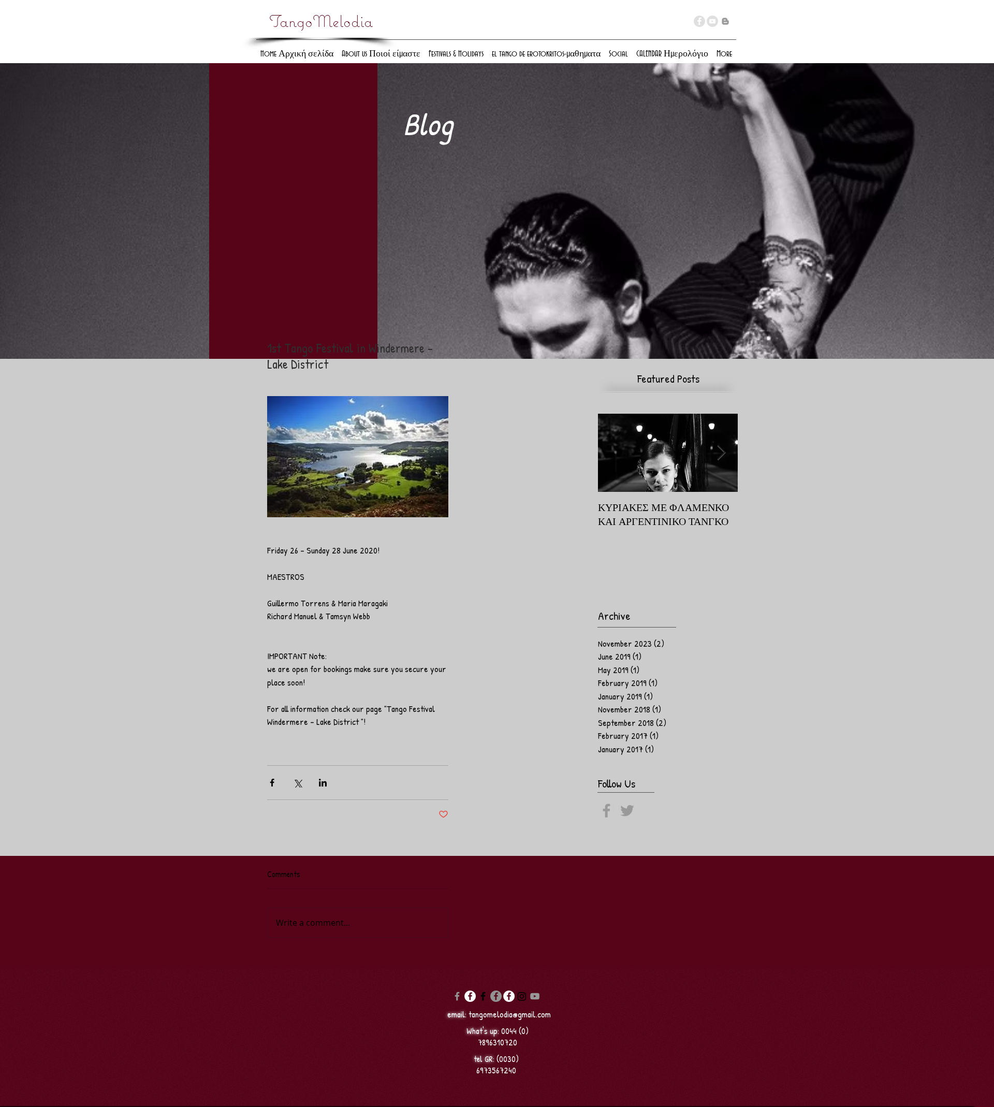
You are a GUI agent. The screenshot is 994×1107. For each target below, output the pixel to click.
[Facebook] (457, 996)
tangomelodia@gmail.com (510, 1014)
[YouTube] (712, 21)
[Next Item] (721, 453)
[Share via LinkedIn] (323, 783)
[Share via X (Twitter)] (297, 783)
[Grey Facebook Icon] (606, 811)
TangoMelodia (321, 21)
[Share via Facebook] (272, 783)
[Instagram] (522, 996)
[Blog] (725, 21)
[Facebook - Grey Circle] (699, 21)
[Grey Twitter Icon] (627, 811)
